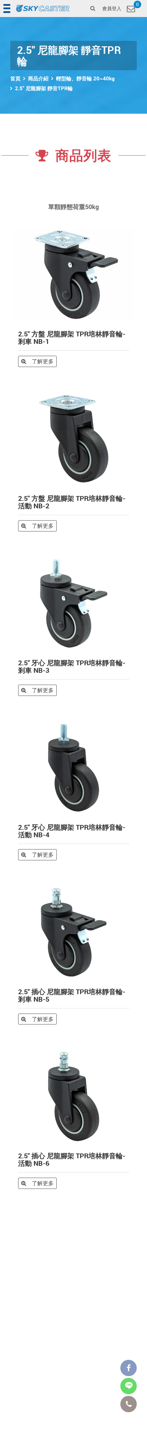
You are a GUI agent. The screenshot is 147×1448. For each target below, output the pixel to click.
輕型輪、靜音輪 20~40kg (85, 78)
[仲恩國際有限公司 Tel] (128, 1404)
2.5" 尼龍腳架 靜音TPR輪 (44, 88)
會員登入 (111, 8)
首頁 (15, 78)
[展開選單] (7, 8)
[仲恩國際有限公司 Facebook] (128, 1368)
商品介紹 (38, 78)
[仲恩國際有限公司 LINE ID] (128, 1386)
